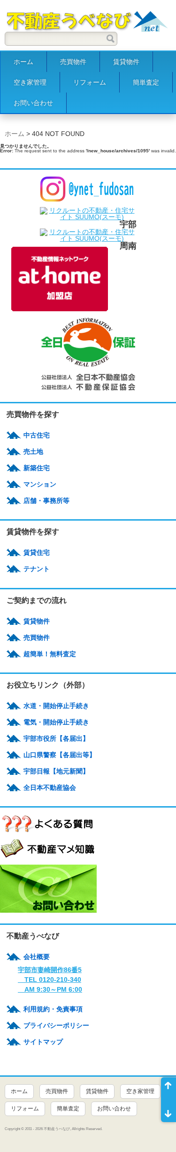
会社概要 (36, 956)
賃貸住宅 (36, 552)
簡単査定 (146, 82)
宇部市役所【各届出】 (56, 738)
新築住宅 (36, 468)
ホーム (23, 61)
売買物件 (73, 61)
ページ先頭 (168, 1088)
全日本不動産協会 (49, 787)
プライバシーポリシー (56, 1025)
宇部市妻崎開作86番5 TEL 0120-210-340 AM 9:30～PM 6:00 (50, 979)
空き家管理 (30, 82)
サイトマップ (43, 1041)
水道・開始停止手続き (56, 705)
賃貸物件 (126, 61)
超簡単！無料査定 (49, 654)
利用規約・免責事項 (53, 1009)
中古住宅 (36, 435)
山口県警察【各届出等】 (59, 754)
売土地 (33, 451)
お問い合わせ (33, 103)
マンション (39, 484)
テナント (36, 568)
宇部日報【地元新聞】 (56, 771)
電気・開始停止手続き (56, 722)
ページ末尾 (168, 1111)
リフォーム (89, 82)
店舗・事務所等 (46, 500)
